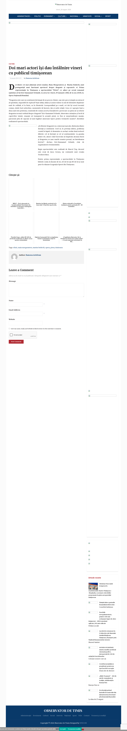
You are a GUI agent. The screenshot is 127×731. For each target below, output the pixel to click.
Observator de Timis (63, 710)
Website (12, 319)
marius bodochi (39, 247)
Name (11, 300)
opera (47, 247)
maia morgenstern (25, 247)
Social (98, 16)
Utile (80, 715)
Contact (87, 715)
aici (57, 729)
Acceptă (63, 729)
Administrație (23, 16)
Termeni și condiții (98, 715)
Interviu (60, 715)
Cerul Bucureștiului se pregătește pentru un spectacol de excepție (106, 666)
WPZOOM (83, 723)
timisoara (59, 247)
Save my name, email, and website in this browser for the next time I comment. (36, 329)
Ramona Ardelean (32, 78)
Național (74, 16)
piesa (52, 247)
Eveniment (48, 16)
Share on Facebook (11, 170)
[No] (83, 729)
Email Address (14, 310)
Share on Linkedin (21, 170)
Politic (37, 16)
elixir (15, 247)
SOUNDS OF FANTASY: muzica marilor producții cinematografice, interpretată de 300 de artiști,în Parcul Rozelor (102, 652)
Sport (108, 16)
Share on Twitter (16, 170)
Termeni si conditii (74, 729)
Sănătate (87, 16)
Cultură (61, 16)
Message (12, 281)
